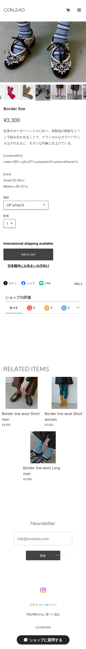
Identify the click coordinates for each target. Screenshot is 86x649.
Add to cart (28, 254)
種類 (6, 197)
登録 (43, 555)
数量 (6, 215)
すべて (14, 308)
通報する (78, 283)
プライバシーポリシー (43, 604)
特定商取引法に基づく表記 (43, 614)
